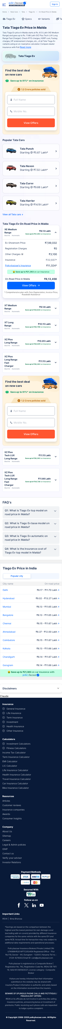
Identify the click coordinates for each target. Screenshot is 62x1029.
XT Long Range (9, 324)
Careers (6, 840)
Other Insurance (15, 730)
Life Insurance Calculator (15, 770)
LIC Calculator (9, 765)
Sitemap (6, 835)
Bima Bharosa (16, 919)
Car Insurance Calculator (15, 783)
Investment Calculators (18, 743)
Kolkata (6, 648)
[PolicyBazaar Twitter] (26, 904)
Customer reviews (11, 805)
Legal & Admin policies (14, 844)
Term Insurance (15, 717)
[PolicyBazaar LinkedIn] (34, 904)
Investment (12, 722)
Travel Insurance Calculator (16, 779)
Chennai (7, 623)
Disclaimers (10, 688)
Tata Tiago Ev (26, 56)
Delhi (5, 590)
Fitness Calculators (16, 748)
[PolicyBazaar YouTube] (42, 904)
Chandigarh (9, 656)
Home (4, 12)
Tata (23, 12)
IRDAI (4, 919)
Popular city (17, 576)
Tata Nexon (27, 166)
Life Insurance (14, 713)
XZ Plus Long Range (10, 341)
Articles (6, 800)
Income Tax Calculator (14, 752)
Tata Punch (27, 148)
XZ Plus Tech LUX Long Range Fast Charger (10, 478)
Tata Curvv (26, 183)
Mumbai (7, 606)
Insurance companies (13, 809)
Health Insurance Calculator (16, 774)
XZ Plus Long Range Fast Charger (10, 361)
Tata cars (16, 214)
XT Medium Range (10, 307)
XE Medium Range (10, 231)
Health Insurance (15, 726)
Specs (28, 19)
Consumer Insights (12, 818)
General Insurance (16, 708)
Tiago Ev (32, 12)
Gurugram (8, 665)
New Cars (14, 12)
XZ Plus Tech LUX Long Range (10, 455)
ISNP (5, 849)
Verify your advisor (12, 858)
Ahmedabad (9, 631)
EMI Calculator (9, 761)
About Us (7, 831)
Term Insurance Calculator (16, 757)
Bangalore (8, 615)
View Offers (29, 285)
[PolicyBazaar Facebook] (19, 904)
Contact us (8, 853)
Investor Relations (11, 862)
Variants (45, 19)
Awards (6, 814)
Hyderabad (8, 598)
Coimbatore (9, 640)
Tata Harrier (27, 200)
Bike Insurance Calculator (15, 787)
